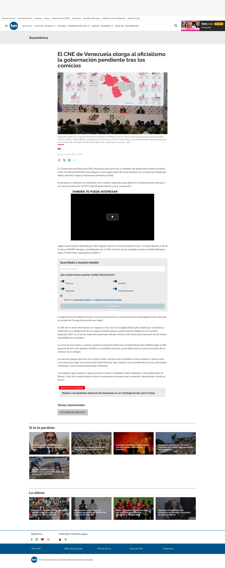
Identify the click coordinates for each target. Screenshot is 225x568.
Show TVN (39, 26)
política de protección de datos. (108, 300)
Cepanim (38, 18)
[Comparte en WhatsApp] (69, 160)
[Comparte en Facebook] (59, 160)
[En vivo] (204, 23)
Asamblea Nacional (91, 18)
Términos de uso (104, 548)
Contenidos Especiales (77, 26)
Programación (131, 26)
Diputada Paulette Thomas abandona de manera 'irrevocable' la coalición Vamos (174, 512)
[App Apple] (60, 539)
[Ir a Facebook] (32, 539)
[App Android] (66, 539)
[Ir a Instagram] (37, 539)
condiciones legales (82, 300)
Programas (106, 26)
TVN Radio (61, 26)
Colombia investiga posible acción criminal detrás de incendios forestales (132, 447)
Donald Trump (134, 18)
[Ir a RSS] (49, 539)
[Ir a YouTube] (43, 539)
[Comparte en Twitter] (64, 160)
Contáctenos (168, 548)
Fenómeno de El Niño (61, 18)
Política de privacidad (73, 548)
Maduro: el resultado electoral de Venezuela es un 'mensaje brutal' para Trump (108, 393)
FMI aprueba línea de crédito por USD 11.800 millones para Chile (89, 448)
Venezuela (76, 18)
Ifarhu (47, 18)
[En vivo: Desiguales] (190, 26)
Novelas (95, 26)
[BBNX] (34, 560)
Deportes (49, 26)
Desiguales (206, 27)
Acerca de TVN (136, 548)
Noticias (26, 26)
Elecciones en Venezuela (72, 412)
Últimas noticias (9, 18)
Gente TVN (119, 26)
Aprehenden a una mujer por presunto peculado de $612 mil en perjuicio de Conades (90, 512)
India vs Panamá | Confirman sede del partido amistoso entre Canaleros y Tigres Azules (132, 512)
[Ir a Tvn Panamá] (14, 26)
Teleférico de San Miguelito (113, 18)
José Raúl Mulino (25, 18)
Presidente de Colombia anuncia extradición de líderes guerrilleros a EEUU (49, 447)
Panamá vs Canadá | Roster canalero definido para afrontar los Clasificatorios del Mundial (49, 512)
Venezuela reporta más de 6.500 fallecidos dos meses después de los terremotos (175, 447)
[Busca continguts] (175, 26)
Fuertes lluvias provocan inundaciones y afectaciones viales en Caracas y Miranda (48, 472)
